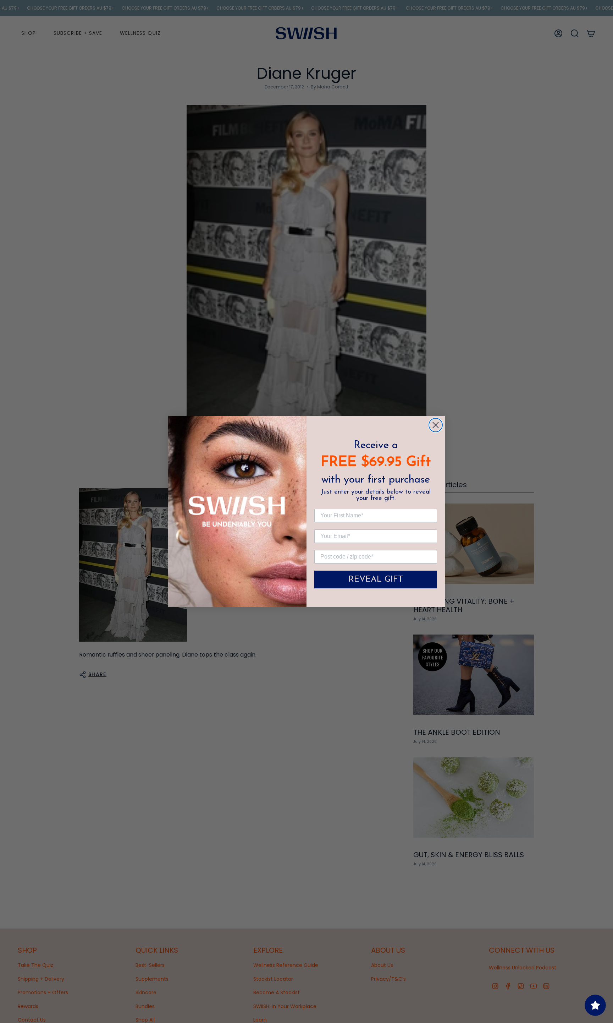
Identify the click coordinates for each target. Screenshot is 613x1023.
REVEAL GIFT (375, 579)
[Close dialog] (435, 425)
